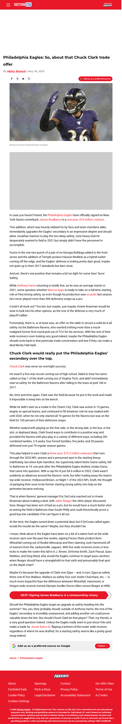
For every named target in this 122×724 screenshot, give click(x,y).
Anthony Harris (26, 285)
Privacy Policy (69, 689)
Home (13, 658)
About (12, 683)
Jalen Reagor (63, 500)
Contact (66, 683)
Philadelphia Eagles (60, 215)
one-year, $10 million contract (85, 219)
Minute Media (23, 709)
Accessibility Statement (75, 695)
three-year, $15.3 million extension (71, 453)
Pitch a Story (42, 689)
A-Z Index (101, 695)
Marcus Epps (56, 290)
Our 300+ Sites (104, 683)
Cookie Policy (16, 695)
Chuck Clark (17, 366)
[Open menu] (8, 5)
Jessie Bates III (40, 626)
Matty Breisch (16, 71)
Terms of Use (103, 689)
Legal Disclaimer (44, 695)
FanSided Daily (17, 689)
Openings (40, 683)
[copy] (29, 78)
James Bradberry (50, 219)
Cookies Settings (18, 701)
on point (91, 294)
